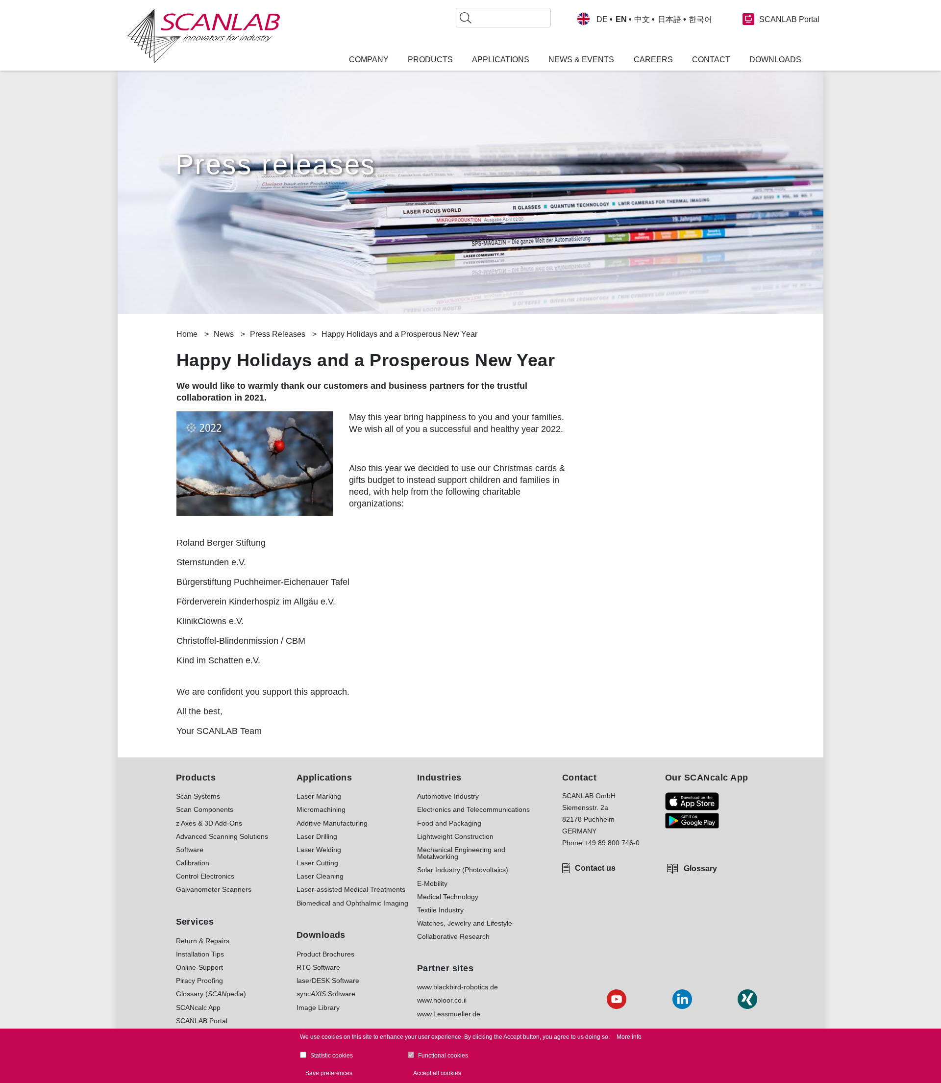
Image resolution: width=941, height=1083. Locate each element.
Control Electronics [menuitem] (205, 876)
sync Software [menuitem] (326, 993)
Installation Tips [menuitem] (200, 954)
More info (629, 1036)
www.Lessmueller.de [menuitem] (448, 1013)
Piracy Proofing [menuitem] (199, 980)
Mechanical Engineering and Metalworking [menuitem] (461, 853)
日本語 (669, 20)
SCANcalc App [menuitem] (198, 1007)
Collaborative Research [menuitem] (453, 936)
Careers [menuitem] (653, 60)
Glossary (700, 868)
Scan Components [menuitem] (204, 809)
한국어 (700, 20)
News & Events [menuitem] (581, 60)
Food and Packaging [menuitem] (449, 823)
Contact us (595, 868)
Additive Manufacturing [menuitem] (332, 823)
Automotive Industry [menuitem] (448, 796)
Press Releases (277, 334)
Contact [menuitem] (711, 60)
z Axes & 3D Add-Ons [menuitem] (209, 823)
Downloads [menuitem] (775, 60)
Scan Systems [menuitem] (198, 796)
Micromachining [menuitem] (321, 809)
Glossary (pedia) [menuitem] (211, 993)
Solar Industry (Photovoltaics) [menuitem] (462, 869)
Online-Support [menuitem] (199, 967)
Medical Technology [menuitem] (447, 896)
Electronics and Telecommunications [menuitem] (473, 809)
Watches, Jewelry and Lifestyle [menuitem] (464, 923)
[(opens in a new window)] (692, 801)
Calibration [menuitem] (192, 862)
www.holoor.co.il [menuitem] (442, 1000)
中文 (642, 20)
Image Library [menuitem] (318, 1007)
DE (602, 20)
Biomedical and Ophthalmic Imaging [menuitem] (352, 903)
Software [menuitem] (189, 849)
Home (187, 334)
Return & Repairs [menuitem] (202, 940)
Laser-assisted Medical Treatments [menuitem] (351, 889)
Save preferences (328, 1072)
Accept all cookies (437, 1072)
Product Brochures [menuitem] (325, 954)
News (224, 334)
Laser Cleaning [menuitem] (320, 876)
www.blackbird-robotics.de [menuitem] (457, 986)
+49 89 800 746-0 (612, 843)
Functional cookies (443, 1055)
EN (621, 20)
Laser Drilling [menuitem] (317, 836)
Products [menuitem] (430, 60)
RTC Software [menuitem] (318, 967)
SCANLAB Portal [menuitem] (201, 1020)
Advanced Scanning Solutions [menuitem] (222, 836)
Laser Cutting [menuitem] (317, 862)
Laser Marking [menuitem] (319, 796)
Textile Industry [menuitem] (440, 910)
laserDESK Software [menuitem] (328, 980)
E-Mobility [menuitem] (432, 883)
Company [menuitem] (369, 60)
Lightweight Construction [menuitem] (455, 836)
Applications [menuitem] (500, 60)
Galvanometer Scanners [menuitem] (213, 889)
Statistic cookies (331, 1055)
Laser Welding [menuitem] (319, 849)
